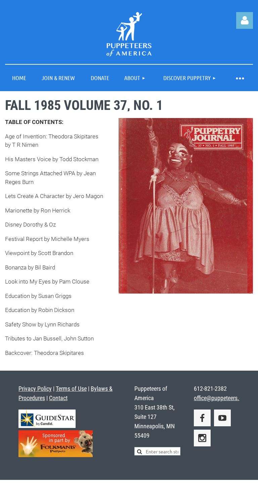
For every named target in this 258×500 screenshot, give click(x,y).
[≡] (239, 78)
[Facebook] (202, 418)
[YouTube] (222, 418)
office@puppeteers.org (220, 397)
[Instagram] (202, 438)
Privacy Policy (35, 388)
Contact (58, 397)
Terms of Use (71, 388)
